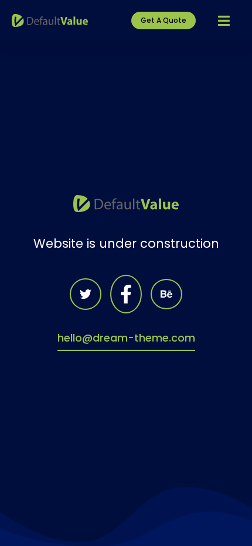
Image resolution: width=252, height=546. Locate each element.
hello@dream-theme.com (126, 337)
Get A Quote (163, 20)
